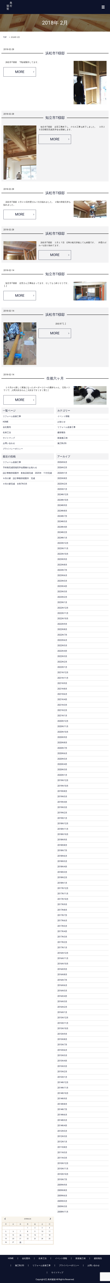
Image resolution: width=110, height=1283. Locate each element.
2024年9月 (62, 505)
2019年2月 (62, 812)
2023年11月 (62, 548)
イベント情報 (63, 416)
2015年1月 (62, 1077)
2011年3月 (62, 1158)
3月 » (50, 1219)
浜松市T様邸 (55, 53)
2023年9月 (62, 559)
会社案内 (7, 427)
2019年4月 (62, 802)
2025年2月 (62, 484)
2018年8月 (62, 845)
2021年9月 (62, 683)
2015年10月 (62, 1028)
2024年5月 (62, 521)
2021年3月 (62, 705)
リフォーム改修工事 (12, 416)
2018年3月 (62, 872)
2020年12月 (62, 721)
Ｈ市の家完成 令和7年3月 (15, 484)
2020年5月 (62, 759)
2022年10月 (62, 618)
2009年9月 (62, 1185)
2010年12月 (62, 1163)
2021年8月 (62, 689)
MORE (19, 72)
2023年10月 (62, 554)
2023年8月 (62, 565)
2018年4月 (62, 866)
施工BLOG (61, 443)
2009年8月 (62, 1190)
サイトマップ (9, 438)
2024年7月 (62, 516)
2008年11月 (62, 1212)
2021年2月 (62, 710)
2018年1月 (62, 883)
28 (20, 1242)
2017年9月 (62, 904)
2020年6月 (62, 753)
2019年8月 (62, 791)
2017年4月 (62, 931)
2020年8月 (62, 742)
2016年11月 (62, 958)
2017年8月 (62, 910)
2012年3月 (62, 1136)
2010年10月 (62, 1174)
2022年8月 (62, 629)
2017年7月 (62, 915)
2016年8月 (62, 974)
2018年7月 (62, 850)
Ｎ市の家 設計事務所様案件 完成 (19, 478)
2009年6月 (62, 1195)
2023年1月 (62, 602)
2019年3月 (62, 807)
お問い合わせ (9, 443)
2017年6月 (62, 920)
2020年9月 (62, 737)
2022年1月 (62, 667)
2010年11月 (62, 1168)
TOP (5, 37)
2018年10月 (62, 834)
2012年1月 (62, 1141)
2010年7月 (62, 1179)
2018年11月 (62, 829)
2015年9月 (62, 1034)
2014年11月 (62, 1088)
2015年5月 (62, 1055)
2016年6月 (62, 985)
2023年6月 (62, 575)
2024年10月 (62, 500)
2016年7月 (62, 980)
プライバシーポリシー (13, 449)
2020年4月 (62, 764)
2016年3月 (62, 1001)
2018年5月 (62, 861)
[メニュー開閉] (103, 7)
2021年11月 (62, 678)
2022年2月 (62, 662)
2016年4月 (62, 996)
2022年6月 (62, 640)
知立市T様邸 (55, 118)
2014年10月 (62, 1093)
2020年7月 (62, 748)
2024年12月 (62, 494)
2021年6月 (62, 694)
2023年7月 (62, 570)
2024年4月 (62, 527)
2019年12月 (62, 780)
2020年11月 (62, 726)
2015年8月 (62, 1039)
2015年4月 (62, 1061)
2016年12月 (62, 953)
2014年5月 (62, 1120)
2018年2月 (62, 877)
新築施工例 (62, 438)
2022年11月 (62, 613)
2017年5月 (62, 926)
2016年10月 (62, 964)
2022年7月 (62, 635)
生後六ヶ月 (55, 378)
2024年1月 (62, 538)
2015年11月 (62, 1023)
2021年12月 (62, 672)
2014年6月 (62, 1115)
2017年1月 (62, 947)
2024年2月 (62, 532)
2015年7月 (62, 1044)
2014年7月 (62, 1109)
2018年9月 (62, 839)
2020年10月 (62, 732)
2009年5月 (62, 1201)
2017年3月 (62, 937)
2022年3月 (62, 656)
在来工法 (7, 432)
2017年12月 (62, 888)
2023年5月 (62, 581)
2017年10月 (62, 899)
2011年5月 (62, 1152)
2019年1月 (62, 818)
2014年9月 (62, 1098)
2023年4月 (62, 586)
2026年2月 (62, 467)
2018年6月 (62, 856)
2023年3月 (62, 591)
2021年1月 (62, 715)
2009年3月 (62, 1206)
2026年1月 (62, 473)
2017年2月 (62, 942)
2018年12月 (62, 823)
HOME (5, 422)
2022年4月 (62, 651)
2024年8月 (62, 511)
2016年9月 (62, 969)
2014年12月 (62, 1082)
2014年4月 (62, 1125)
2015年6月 (62, 1050)
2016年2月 (62, 1007)
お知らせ (61, 422)
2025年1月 (62, 489)
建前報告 (61, 432)
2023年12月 (62, 543)
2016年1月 (62, 1012)
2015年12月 (62, 1017)
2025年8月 (62, 478)
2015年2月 (62, 1071)
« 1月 (5, 1219)
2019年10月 (62, 786)
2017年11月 (62, 893)
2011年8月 (62, 1147)
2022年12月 (62, 608)
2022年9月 (62, 624)
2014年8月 (62, 1104)
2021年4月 (62, 699)
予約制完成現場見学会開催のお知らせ (20, 467)
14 (20, 1235)
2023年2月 (62, 597)
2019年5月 (62, 796)
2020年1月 (62, 775)
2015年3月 (62, 1066)
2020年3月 (62, 769)
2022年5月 (62, 645)
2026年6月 (62, 462)
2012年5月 (62, 1131)
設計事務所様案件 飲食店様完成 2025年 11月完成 (27, 473)
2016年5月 (62, 990)
